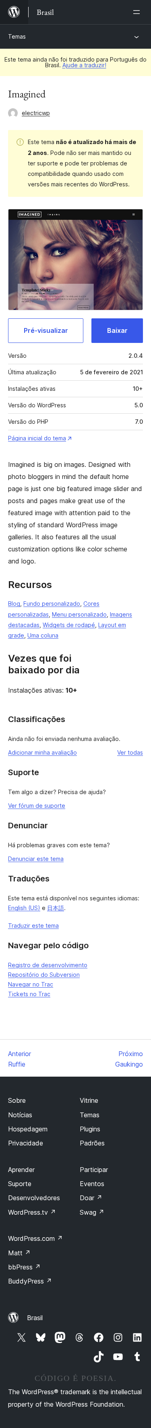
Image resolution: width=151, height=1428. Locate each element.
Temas (17, 36)
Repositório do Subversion (44, 974)
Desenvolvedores (34, 1198)
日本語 (55, 907)
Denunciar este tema (36, 858)
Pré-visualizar (46, 330)
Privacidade (25, 1143)
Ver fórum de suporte (36, 805)
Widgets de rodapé (69, 624)
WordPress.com (35, 1238)
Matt (19, 1253)
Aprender (21, 1170)
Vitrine (89, 1100)
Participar (94, 1170)
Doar (91, 1198)
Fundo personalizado (51, 603)
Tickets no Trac (29, 994)
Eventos (92, 1184)
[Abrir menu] (138, 12)
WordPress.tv (32, 1212)
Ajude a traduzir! (84, 65)
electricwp (36, 112)
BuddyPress (30, 1281)
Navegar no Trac (30, 984)
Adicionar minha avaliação (42, 752)
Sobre (17, 1100)
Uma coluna (42, 635)
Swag (92, 1212)
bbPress (24, 1267)
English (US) (24, 907)
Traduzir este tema (33, 925)
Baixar (117, 330)
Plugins (90, 1129)
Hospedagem (28, 1129)
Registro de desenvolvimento (47, 965)
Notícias (20, 1115)
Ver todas (130, 752)
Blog (14, 603)
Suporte (19, 1184)
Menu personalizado (79, 614)
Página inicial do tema (37, 438)
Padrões (92, 1143)
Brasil (35, 1318)
